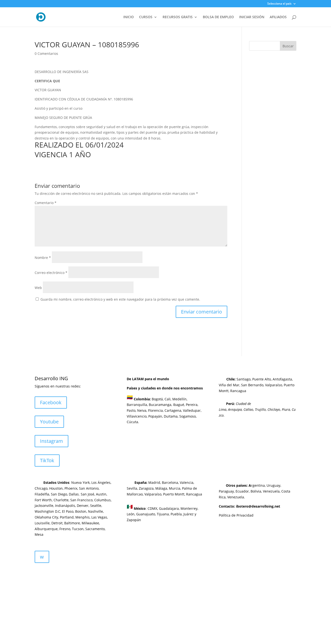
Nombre (43, 257)
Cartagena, (173, 410)
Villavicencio (137, 416)
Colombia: (142, 398)
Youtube (49, 421)
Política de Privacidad (236, 515)
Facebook (51, 402)
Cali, (167, 398)
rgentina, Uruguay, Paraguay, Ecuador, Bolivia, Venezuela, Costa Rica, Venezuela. (254, 491)
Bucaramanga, (160, 404)
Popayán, (155, 416)
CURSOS (145, 17)
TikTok (47, 460)
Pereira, (191, 404)
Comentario (45, 202)
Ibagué (178, 404)
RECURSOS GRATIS (178, 17)
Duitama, (171, 416)
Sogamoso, (188, 416)
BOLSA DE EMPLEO (218, 17)
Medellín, (179, 398)
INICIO (128, 17)
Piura (286, 409)
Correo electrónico (51, 272)
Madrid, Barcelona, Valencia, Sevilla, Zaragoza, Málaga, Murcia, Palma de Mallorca (162, 488)
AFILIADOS (278, 17)
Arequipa (235, 409)
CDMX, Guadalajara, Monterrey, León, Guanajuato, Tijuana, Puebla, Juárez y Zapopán (162, 514)
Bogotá (157, 398)
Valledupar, (192, 410)
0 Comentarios (46, 53)
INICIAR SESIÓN (251, 17)
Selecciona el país (279, 4)
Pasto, (131, 410)
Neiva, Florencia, (151, 410)
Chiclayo (274, 409)
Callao (248, 409)
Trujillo (260, 409)
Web (38, 287)
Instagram (51, 441)
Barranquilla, (137, 404)
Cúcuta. (133, 422)
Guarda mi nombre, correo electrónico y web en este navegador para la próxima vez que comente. (120, 299)
